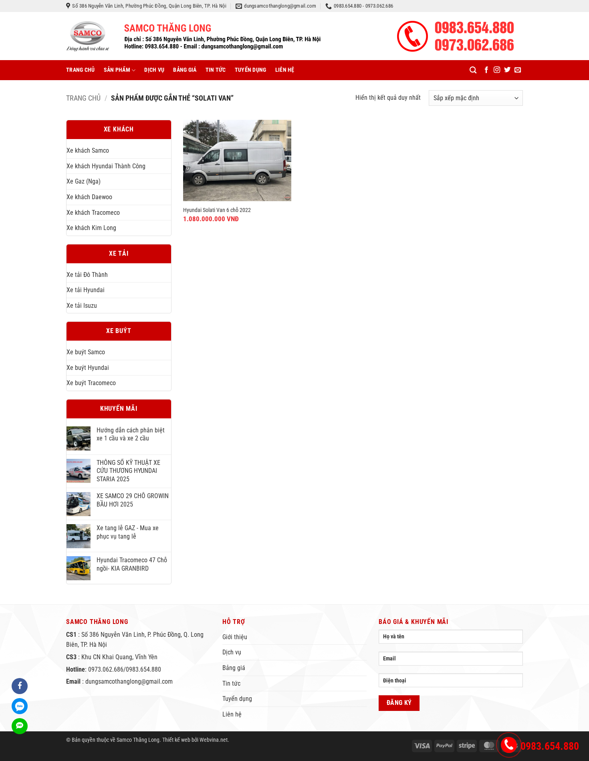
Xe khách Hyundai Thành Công (106, 166)
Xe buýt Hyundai (88, 367)
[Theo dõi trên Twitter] (507, 70)
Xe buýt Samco (86, 352)
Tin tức (216, 70)
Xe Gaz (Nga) (84, 181)
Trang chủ (80, 70)
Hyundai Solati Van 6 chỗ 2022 (217, 210)
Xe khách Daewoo (89, 197)
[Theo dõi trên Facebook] (486, 70)
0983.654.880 (549, 746)
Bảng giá (184, 70)
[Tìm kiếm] (473, 70)
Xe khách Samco (88, 150)
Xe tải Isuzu (82, 305)
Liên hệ (284, 70)
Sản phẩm (117, 70)
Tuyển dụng (250, 70)
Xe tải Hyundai (86, 290)
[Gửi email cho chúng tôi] (517, 70)
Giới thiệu (234, 637)
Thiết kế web (176, 740)
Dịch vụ (154, 70)
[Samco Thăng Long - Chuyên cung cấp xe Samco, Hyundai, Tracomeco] (193, 36)
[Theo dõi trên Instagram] (497, 70)
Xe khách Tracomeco (93, 212)
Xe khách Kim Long (91, 228)
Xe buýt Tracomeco (91, 383)
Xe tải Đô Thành (87, 275)
